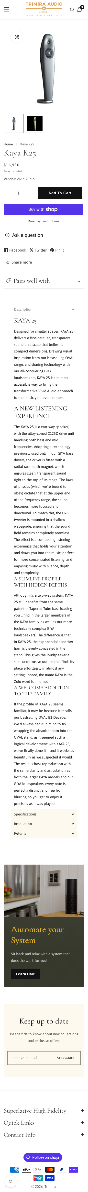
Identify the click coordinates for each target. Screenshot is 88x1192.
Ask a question (27, 235)
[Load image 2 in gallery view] (35, 123)
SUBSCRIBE (66, 1058)
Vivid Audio (26, 179)
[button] (44, 280)
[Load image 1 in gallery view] (14, 123)
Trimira (50, 1186)
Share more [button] (22, 262)
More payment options (43, 221)
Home (8, 144)
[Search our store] (73, 9)
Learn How (25, 974)
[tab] (44, 309)
